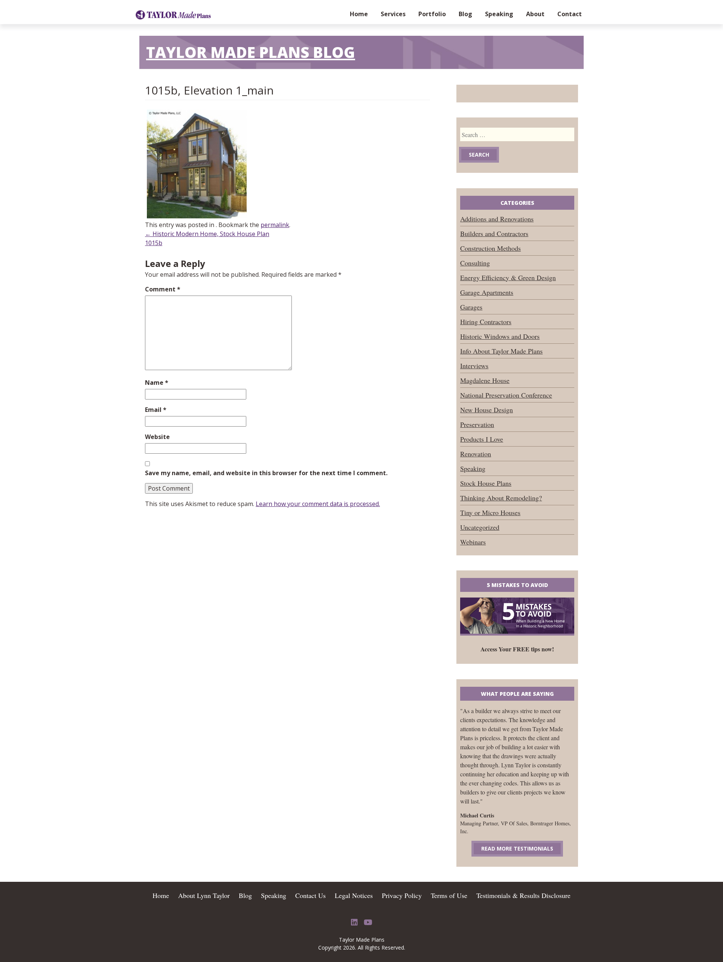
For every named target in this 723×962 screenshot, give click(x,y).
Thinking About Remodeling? (501, 497)
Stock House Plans (485, 483)
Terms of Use (449, 895)
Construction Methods (490, 248)
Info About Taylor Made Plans (501, 350)
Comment (162, 289)
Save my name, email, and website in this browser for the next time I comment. (266, 473)
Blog (465, 14)
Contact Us (310, 895)
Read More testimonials (517, 848)
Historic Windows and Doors (500, 336)
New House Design (486, 409)
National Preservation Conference (506, 394)
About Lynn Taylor (204, 895)
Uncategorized (479, 527)
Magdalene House (484, 380)
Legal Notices (354, 895)
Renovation (475, 453)
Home (359, 14)
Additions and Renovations (497, 218)
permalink (275, 225)
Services (393, 14)
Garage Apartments (486, 292)
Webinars (473, 541)
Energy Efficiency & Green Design (508, 277)
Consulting (475, 262)
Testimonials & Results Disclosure (523, 895)
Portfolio (432, 14)
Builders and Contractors (494, 233)
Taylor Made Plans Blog (250, 52)
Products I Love (481, 439)
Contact (569, 14)
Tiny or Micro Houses (490, 512)
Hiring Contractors (485, 321)
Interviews (474, 365)
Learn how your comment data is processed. (318, 504)
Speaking (499, 14)
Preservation (477, 424)
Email (155, 410)
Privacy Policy (402, 895)
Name (156, 382)
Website (157, 437)
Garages (471, 306)
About (535, 14)
